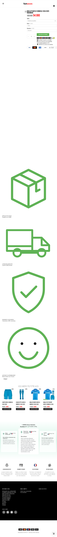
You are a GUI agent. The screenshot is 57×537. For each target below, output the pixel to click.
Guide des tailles (6, 500)
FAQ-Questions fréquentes (8, 493)
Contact (4, 505)
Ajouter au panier (43, 34)
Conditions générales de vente (9, 492)
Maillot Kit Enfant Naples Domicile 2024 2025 (48, 404)
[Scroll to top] (29, 530)
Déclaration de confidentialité (9, 491)
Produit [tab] (5, 379)
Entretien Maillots (6, 498)
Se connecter (23, 492)
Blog (3, 506)
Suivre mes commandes (25, 491)
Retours (4, 503)
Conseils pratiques (6, 497)
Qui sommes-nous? (6, 496)
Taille (28, 18)
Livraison (4, 502)
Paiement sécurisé (6, 495)
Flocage (4, 501)
